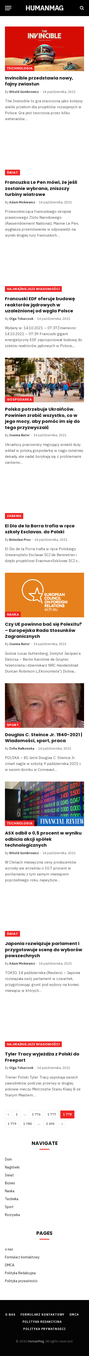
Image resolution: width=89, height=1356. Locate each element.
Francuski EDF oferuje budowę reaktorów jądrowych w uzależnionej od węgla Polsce (40, 305)
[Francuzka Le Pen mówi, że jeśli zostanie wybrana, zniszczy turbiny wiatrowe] (44, 153)
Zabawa (14, 516)
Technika (12, 1199)
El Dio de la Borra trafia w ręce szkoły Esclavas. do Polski (40, 529)
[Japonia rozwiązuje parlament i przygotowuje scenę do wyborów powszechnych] (44, 914)
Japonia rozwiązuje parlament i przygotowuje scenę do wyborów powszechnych (43, 949)
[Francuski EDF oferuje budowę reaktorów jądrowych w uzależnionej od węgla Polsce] (44, 269)
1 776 (36, 1114)
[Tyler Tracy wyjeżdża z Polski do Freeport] (44, 1025)
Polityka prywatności (21, 1281)
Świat (12, 172)
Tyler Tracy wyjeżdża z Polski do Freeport (42, 1057)
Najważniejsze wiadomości (33, 289)
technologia (19, 68)
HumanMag (36, 1341)
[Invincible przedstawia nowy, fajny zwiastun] (44, 49)
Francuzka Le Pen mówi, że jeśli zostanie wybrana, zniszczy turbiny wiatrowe (41, 188)
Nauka (13, 614)
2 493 (50, 1124)
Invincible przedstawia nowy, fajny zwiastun (39, 81)
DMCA (9, 1265)
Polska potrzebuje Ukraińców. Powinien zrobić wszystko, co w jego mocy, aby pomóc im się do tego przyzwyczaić (42, 418)
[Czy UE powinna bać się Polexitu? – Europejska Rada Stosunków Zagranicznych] (44, 595)
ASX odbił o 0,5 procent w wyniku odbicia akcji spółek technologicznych (43, 839)
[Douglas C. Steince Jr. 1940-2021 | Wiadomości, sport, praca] (44, 705)
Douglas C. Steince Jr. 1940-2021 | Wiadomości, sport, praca (43, 738)
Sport (13, 725)
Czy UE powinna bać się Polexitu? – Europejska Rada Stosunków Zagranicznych (43, 630)
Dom (8, 1159)
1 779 (12, 1124)
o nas (9, 1249)
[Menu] (8, 8)
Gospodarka (19, 399)
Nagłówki (12, 1167)
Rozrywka (12, 1215)
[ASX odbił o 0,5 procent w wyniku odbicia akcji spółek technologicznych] (44, 804)
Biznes (10, 1183)
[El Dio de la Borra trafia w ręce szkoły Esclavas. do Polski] (44, 496)
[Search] (81, 8)
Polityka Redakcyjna (20, 1273)
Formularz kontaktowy (22, 1257)
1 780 (27, 1124)
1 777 (51, 1114)
